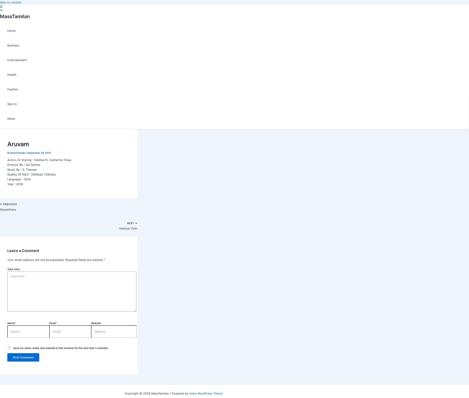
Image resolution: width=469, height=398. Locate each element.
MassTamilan (15, 16)
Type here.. (14, 269)
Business (13, 45)
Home (11, 31)
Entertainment (17, 60)
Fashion (12, 89)
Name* (11, 323)
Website (96, 323)
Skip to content (10, 2)
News (11, 118)
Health (11, 74)
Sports (12, 104)
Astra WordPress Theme (206, 393)
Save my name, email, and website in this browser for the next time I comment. (60, 348)
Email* (53, 323)
